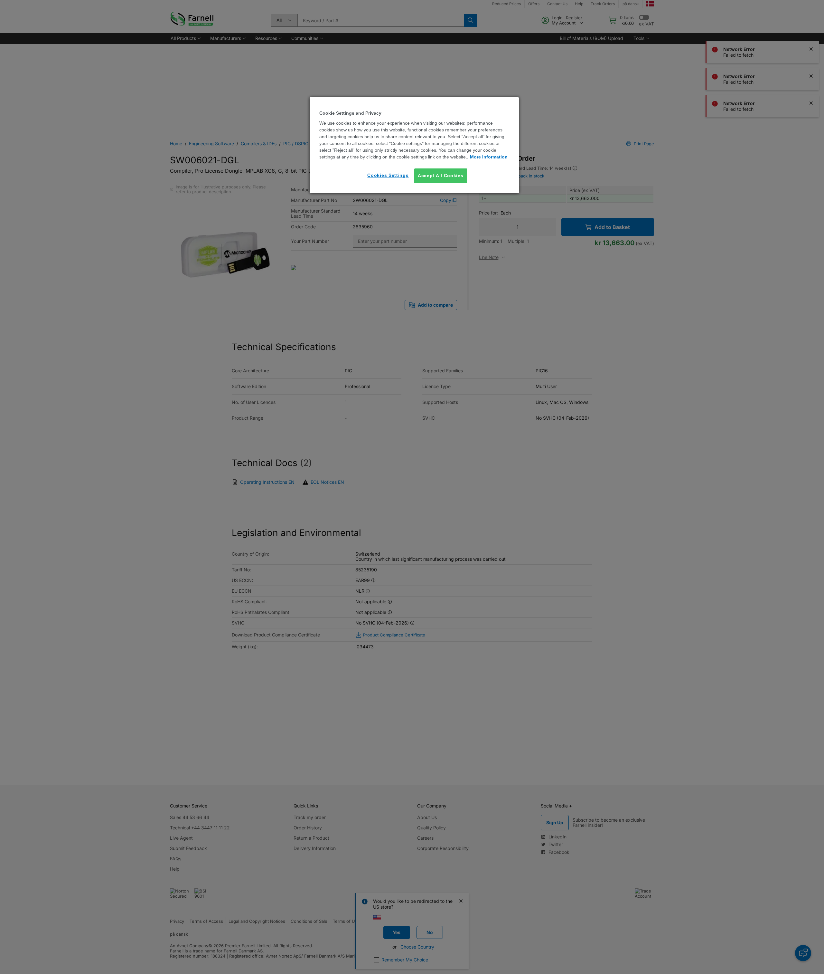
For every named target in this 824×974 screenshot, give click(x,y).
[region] (414, 145)
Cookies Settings (387, 175)
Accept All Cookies (441, 175)
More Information (489, 156)
